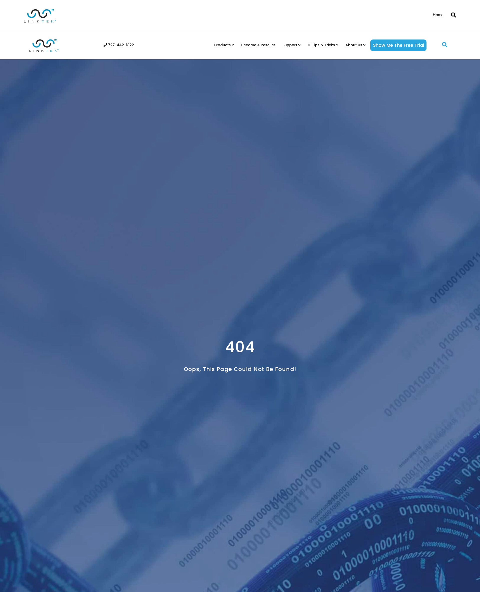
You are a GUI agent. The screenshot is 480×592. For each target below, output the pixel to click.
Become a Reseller (258, 45)
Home (438, 15)
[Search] (451, 15)
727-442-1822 (120, 45)
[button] (445, 45)
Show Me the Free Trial (398, 45)
